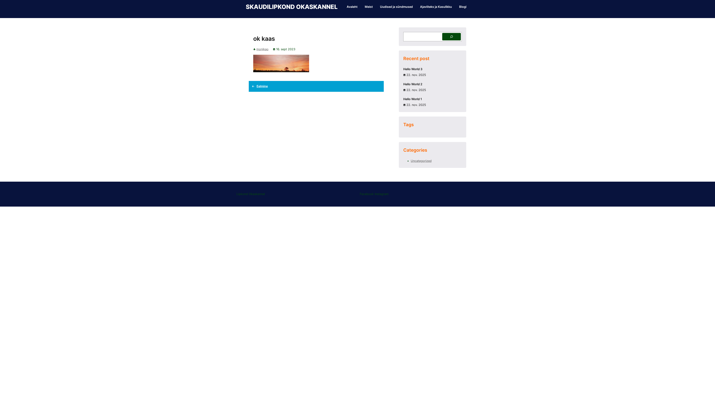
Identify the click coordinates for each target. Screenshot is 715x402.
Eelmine (262, 86)
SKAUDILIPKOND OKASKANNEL (292, 6)
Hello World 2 (412, 84)
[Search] (451, 36)
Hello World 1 (412, 99)
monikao (262, 49)
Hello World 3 (412, 69)
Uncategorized (421, 161)
